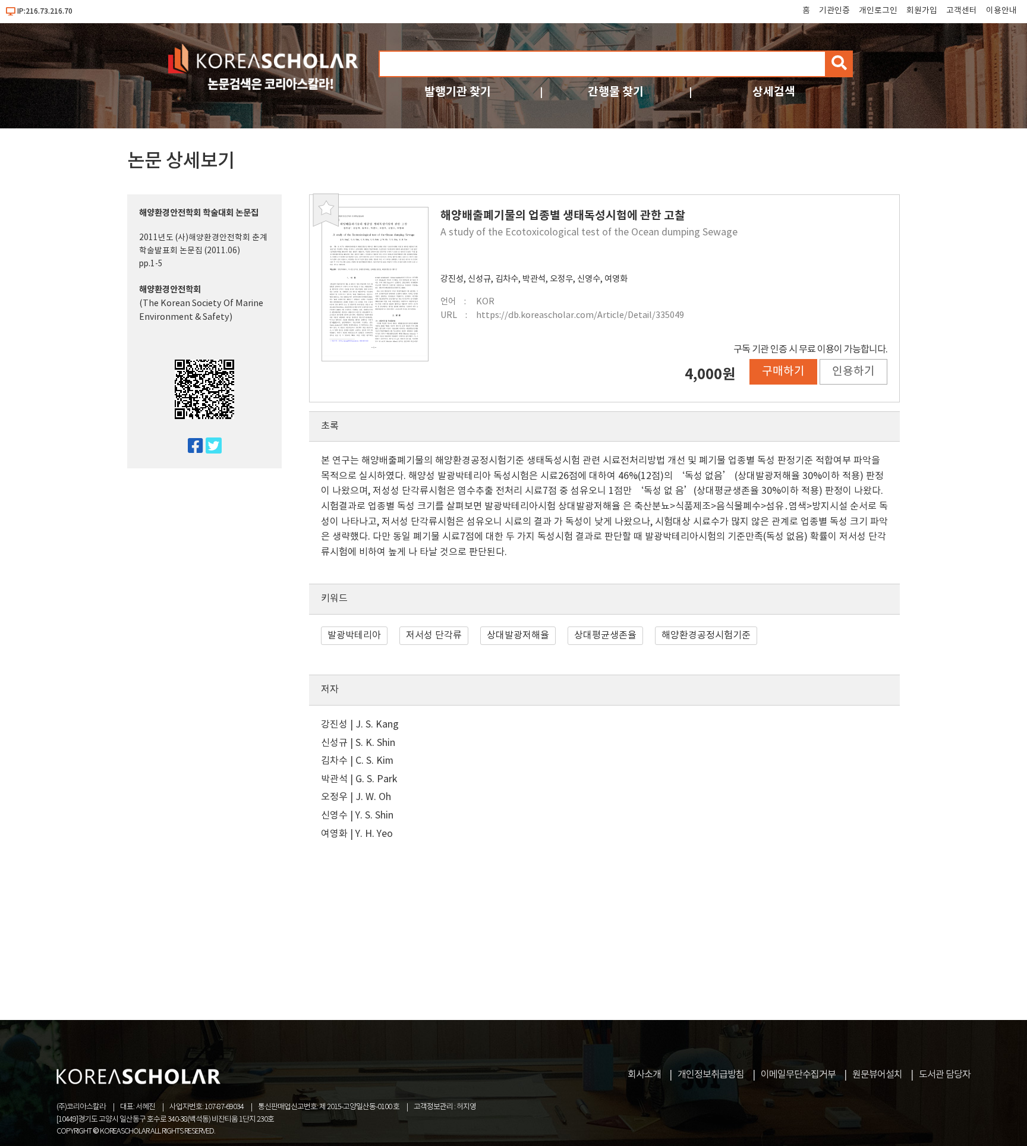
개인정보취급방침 (711, 1074)
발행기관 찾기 (457, 92)
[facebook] (190, 446)
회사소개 (644, 1074)
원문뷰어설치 (877, 1074)
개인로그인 (878, 10)
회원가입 (921, 10)
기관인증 (834, 10)
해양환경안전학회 (170, 290)
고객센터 (961, 10)
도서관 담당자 (945, 1074)
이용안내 (1001, 10)
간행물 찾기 (616, 92)
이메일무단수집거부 (798, 1074)
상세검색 (773, 92)
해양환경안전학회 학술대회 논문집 (199, 213)
